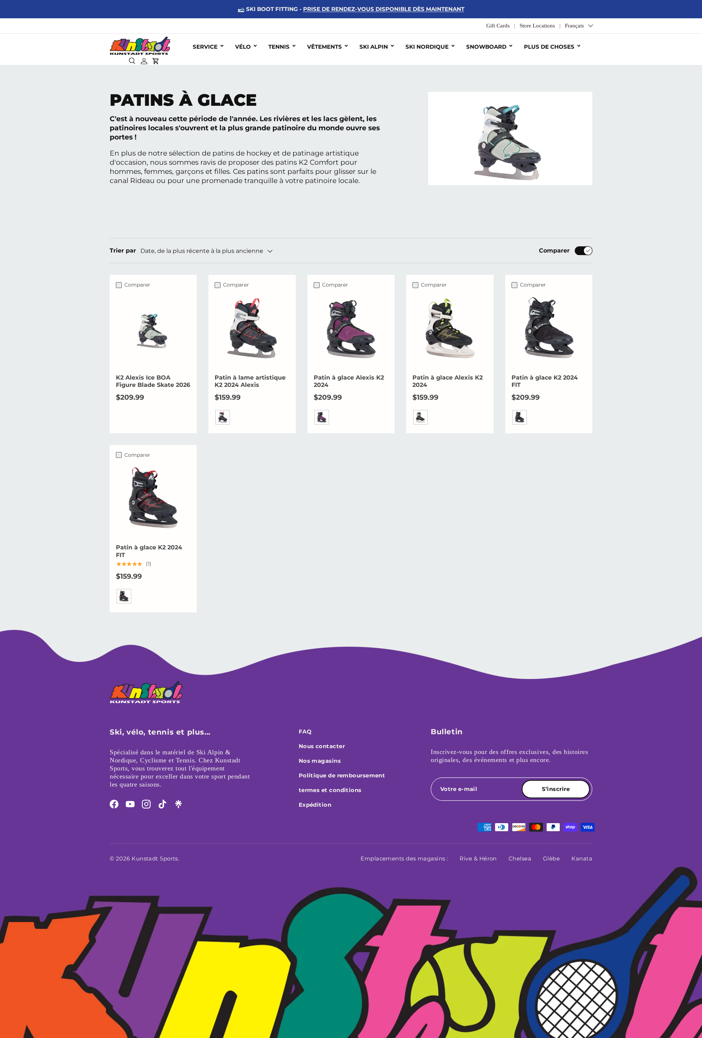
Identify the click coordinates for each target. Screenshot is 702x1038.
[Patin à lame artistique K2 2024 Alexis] (252, 329)
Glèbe (551, 858)
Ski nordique (427, 46)
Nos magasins (320, 760)
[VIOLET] (321, 417)
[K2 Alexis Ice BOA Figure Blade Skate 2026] (153, 329)
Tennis (279, 46)
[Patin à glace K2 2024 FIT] (549, 329)
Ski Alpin (373, 46)
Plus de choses (549, 46)
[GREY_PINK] (222, 417)
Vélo (243, 46)
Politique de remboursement (342, 775)
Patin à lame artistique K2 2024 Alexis (250, 381)
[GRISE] (519, 417)
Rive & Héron (478, 858)
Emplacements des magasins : (404, 858)
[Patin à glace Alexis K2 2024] (351, 329)
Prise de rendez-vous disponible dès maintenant (383, 8)
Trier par (123, 250)
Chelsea (520, 858)
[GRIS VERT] (420, 417)
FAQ (305, 731)
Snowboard (486, 46)
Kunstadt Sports (155, 858)
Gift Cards (498, 26)
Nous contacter (322, 746)
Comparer (554, 250)
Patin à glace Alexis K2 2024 (349, 381)
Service (205, 46)
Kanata (581, 858)
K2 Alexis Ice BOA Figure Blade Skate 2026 (153, 381)
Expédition (315, 804)
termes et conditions (330, 790)
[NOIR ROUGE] (124, 596)
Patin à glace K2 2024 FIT (545, 381)
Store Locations (537, 26)
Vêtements (324, 46)
